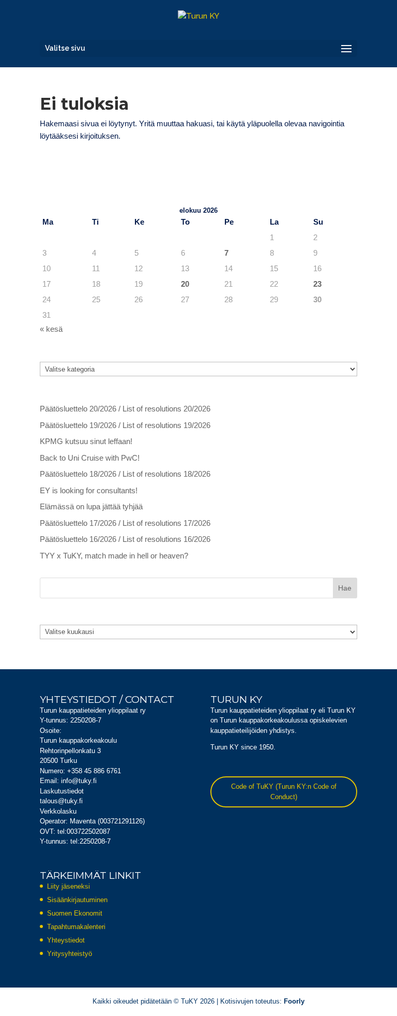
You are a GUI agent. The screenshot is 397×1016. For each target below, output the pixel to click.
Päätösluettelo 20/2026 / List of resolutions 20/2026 (125, 408)
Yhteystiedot (66, 940)
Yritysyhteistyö (69, 954)
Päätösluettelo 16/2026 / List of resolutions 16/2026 (125, 539)
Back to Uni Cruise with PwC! (90, 457)
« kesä (51, 329)
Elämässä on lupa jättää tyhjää (91, 506)
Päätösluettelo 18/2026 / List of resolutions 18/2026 (125, 473)
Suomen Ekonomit (74, 913)
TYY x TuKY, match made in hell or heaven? (114, 555)
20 (185, 283)
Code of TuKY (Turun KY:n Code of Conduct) (284, 792)
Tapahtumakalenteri (76, 927)
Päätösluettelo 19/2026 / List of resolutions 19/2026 (125, 425)
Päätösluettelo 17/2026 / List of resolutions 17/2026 (125, 523)
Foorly (294, 1001)
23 (317, 283)
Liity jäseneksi (68, 886)
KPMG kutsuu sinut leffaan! (86, 441)
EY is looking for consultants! (89, 490)
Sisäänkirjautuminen (77, 900)
